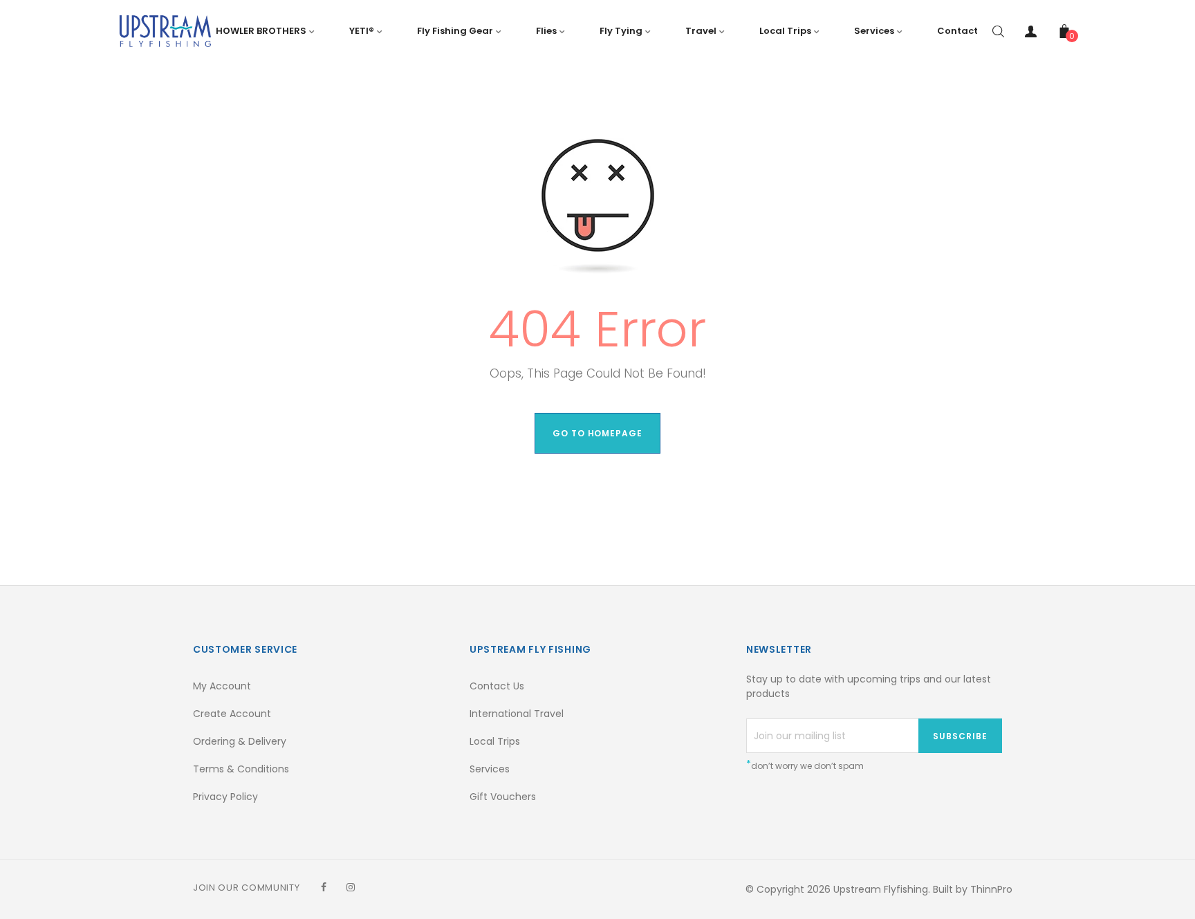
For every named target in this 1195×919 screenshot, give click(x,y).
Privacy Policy (225, 797)
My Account (222, 686)
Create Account (232, 714)
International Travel (517, 714)
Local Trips (495, 741)
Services (490, 769)
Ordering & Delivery (239, 741)
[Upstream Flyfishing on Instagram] (350, 887)
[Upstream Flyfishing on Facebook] (323, 887)
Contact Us (497, 686)
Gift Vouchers (503, 797)
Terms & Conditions (241, 769)
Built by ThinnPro (972, 889)
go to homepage (597, 433)
